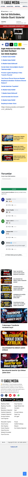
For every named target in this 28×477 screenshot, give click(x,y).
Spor (15, 410)
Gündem (16, 408)
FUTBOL (3, 6)
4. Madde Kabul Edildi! (8, 56)
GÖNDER (14, 189)
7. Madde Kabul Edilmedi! (9, 93)
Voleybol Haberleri (6, 414)
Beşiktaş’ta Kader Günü (8, 103)
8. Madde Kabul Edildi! (8, 90)
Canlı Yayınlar (5, 418)
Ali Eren (8, 243)
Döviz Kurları (4, 424)
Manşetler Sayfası (6, 422)
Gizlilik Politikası (18, 424)
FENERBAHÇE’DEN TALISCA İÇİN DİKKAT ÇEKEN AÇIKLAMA (18, 288)
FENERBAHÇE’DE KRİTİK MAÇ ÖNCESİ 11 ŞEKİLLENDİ (19, 296)
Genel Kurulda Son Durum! (9, 96)
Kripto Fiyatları (5, 428)
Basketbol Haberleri (6, 410)
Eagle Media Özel (19, 406)
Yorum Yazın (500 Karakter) (8, 176)
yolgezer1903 (9, 231)
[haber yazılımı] (14, 446)
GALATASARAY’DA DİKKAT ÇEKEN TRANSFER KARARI (19, 280)
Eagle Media (5, 11)
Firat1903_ (8, 199)
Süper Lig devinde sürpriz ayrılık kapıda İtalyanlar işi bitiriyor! (18, 272)
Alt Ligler (16, 416)
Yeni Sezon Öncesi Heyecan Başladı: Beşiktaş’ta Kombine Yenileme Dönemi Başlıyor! (13, 81)
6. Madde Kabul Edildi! (8, 100)
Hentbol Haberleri (6, 412)
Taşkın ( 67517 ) (10, 220)
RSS (4, 442)
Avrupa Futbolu (5, 416)
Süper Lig (17, 414)
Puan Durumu (5, 434)
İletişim (16, 426)
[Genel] (14, 315)
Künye (16, 422)
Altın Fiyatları (4, 426)
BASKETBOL (10, 6)
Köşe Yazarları (18, 404)
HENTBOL (17, 6)
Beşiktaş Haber (5, 404)
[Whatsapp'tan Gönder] (15, 44)
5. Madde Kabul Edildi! (8, 60)
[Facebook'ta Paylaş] (7, 44)
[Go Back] (25, 474)
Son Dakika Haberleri (20, 428)
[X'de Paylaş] (11, 44)
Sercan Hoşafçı (10, 210)
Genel (11, 11)
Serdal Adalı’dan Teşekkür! (9, 86)
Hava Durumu (5, 430)
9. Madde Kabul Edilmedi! (9, 63)
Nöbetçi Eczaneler (6, 432)
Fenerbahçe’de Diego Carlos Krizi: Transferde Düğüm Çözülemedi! (19, 304)
